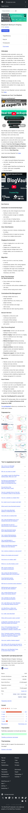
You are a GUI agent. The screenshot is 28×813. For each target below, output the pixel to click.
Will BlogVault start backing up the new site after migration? (9, 588)
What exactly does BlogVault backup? (10, 506)
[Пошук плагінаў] (15, 11)
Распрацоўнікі (5, 774)
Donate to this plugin (6, 749)
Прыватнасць (4, 765)
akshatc (7, 27)
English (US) (24, 691)
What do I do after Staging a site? (9, 563)
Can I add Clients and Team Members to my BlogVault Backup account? (10, 603)
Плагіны (17, 762)
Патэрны (17, 765)
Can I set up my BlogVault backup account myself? (7, 466)
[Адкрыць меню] (26, 2)
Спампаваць (5, 30)
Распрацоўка (6, 43)
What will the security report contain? (10, 618)
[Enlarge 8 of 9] (24, 444)
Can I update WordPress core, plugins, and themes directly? (8, 593)
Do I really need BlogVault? (8, 613)
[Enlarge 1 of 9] (11, 416)
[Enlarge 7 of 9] (24, 435)
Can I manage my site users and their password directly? (8, 598)
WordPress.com (6, 781)
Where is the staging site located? (9, 555)
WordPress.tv (5, 776)
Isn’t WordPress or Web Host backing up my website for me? (9, 608)
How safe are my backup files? (9, 515)
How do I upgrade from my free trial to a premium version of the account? (10, 493)
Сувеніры (18, 776)
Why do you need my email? (8, 471)
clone (18, 694)
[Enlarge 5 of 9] (24, 416)
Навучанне (4, 769)
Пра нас (3, 757)
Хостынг (3, 762)
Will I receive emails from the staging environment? (7, 568)
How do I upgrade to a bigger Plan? (10, 497)
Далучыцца (18, 769)
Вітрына (17, 757)
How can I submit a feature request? (10, 640)
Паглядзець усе (22, 724)
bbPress (4, 786)
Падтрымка (6, 46)
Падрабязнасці (7, 35)
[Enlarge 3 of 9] (11, 435)
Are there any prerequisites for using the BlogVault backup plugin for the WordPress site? (8, 482)
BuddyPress (5, 788)
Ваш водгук (4, 724)
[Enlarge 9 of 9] (24, 453)
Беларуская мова (9, 794)
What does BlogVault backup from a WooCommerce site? (8, 530)
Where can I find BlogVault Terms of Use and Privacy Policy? (9, 650)
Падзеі (16, 772)
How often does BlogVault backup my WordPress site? (8, 511)
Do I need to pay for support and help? (11, 502)
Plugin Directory (5, 6)
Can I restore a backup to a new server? (11, 551)
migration (20, 696)
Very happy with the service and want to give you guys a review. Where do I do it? (11, 645)
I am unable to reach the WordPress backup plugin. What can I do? (10, 476)
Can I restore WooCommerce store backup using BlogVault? (8, 535)
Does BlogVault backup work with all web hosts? (7, 578)
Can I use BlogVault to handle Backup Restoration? (8, 541)
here (5, 92)
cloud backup (23, 694)
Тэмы (16, 760)
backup (14, 694)
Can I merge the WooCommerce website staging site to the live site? (10, 573)
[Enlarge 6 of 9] (24, 425)
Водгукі (5, 39)
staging (24, 696)
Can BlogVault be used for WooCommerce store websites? (9, 525)
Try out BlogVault (6, 406)
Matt (3, 783)
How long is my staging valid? (8, 559)
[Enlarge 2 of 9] (11, 425)
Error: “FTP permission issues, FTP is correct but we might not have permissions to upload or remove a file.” (11, 628)
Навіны (3, 760)
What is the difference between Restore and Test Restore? (9, 546)
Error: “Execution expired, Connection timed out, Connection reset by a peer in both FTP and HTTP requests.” (10, 635)
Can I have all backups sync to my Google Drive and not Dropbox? (10, 520)
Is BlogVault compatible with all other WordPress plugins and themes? (10, 622)
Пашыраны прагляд (6, 700)
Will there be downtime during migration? (11, 583)
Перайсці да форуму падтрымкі (9, 737)
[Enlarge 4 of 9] (11, 444)
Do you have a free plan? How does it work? (7, 487)
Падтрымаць (19, 774)
